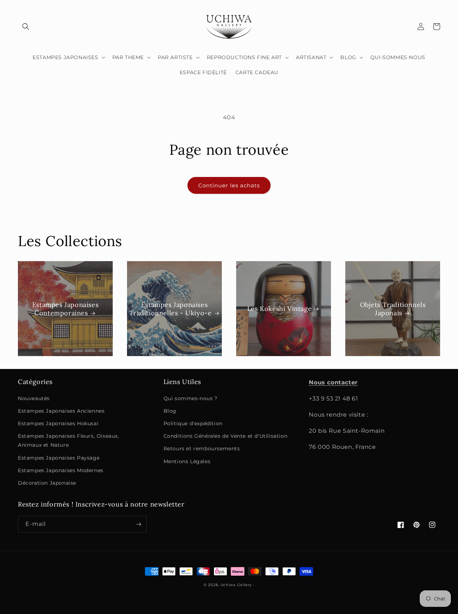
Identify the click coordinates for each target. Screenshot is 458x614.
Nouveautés (34, 398)
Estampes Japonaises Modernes (60, 470)
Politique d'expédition (193, 423)
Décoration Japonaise (47, 483)
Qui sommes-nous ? (191, 398)
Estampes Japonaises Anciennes (61, 411)
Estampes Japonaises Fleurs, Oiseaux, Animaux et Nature (68, 440)
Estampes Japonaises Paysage (58, 458)
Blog (170, 411)
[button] (26, 26)
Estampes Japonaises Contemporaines (65, 308)
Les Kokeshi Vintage (279, 308)
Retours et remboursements (202, 448)
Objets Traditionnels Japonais (393, 308)
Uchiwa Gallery (236, 584)
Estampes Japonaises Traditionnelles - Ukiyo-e (170, 308)
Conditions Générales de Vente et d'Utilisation (226, 436)
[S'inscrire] (138, 524)
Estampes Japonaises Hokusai (58, 423)
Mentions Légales (187, 461)
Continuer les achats (229, 185)
